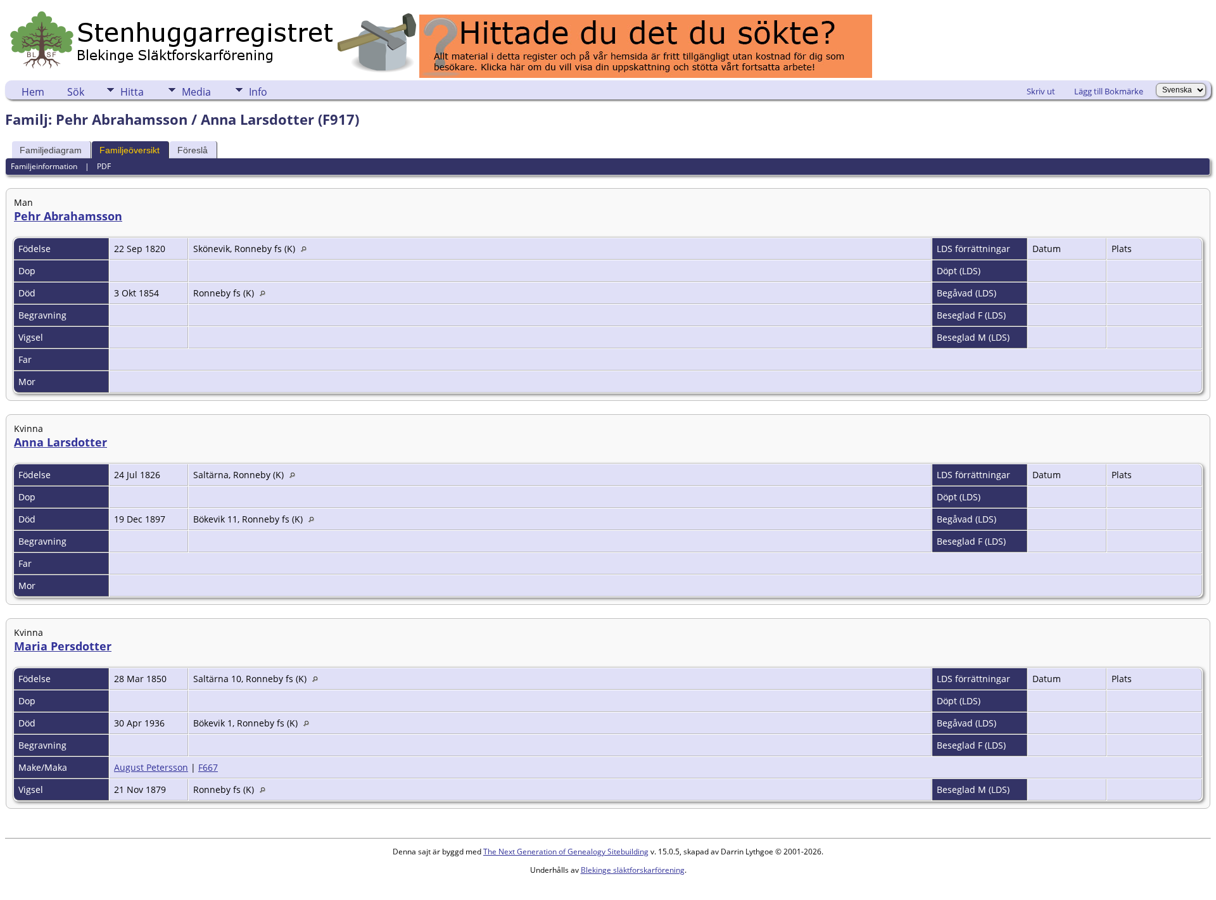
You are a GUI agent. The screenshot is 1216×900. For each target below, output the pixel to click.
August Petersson (151, 767)
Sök (75, 92)
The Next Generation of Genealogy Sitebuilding (566, 851)
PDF (104, 166)
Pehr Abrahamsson (68, 216)
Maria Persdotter (62, 646)
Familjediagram (51, 150)
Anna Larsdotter (60, 442)
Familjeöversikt (129, 150)
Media (196, 92)
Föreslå (192, 150)
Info (258, 92)
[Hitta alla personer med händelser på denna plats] (307, 249)
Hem (33, 92)
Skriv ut (1041, 91)
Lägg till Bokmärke (1108, 91)
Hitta (132, 92)
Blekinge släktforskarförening (633, 870)
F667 (208, 767)
